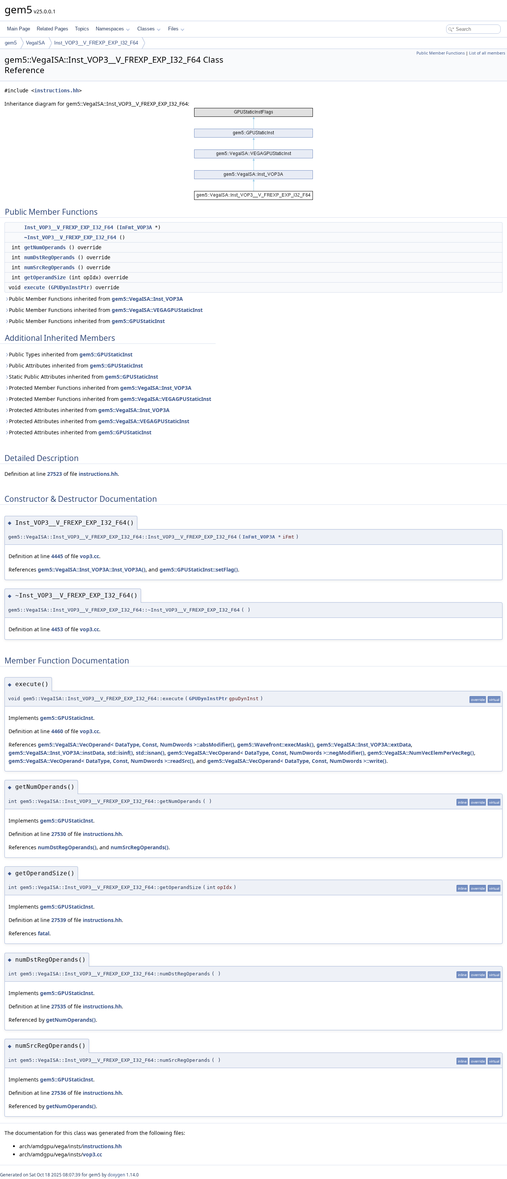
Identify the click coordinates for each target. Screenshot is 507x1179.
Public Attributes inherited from (76, 365)
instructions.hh (56, 90)
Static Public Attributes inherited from (83, 376)
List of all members (487, 53)
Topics (82, 29)
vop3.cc (89, 556)
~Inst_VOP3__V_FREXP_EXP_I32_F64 (70, 237)
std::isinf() (120, 752)
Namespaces (110, 29)
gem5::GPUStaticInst (138, 321)
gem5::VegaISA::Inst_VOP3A (147, 298)
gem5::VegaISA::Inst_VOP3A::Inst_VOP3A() (91, 569)
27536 (58, 1092)
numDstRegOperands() (67, 847)
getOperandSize (45, 277)
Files (173, 29)
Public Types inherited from (71, 354)
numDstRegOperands (49, 257)
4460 (57, 731)
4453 (57, 629)
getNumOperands (45, 247)
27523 (54, 473)
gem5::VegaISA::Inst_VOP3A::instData (56, 752)
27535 (58, 1006)
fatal (43, 933)
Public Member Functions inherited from (96, 298)
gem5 (11, 43)
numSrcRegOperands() (140, 847)
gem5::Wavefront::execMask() (275, 744)
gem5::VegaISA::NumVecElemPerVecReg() (420, 752)
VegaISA (35, 43)
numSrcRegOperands (49, 267)
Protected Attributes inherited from (89, 410)
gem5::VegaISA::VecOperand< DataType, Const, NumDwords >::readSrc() (101, 760)
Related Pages (52, 29)
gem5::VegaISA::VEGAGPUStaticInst (157, 309)
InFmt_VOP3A (135, 227)
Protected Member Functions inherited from (100, 387)
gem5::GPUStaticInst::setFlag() (199, 569)
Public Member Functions (440, 53)
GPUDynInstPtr (70, 287)
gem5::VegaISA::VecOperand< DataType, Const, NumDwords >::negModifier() (265, 752)
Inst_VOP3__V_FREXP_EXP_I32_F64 (96, 43)
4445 (57, 556)
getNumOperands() (71, 1019)
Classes (146, 29)
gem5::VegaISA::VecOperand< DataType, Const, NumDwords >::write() (296, 760)
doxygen (116, 1175)
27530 (58, 833)
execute (34, 287)
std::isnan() (150, 752)
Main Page (18, 29)
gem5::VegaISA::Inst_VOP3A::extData (364, 744)
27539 (58, 919)
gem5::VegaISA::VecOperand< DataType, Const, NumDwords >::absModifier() (136, 744)
